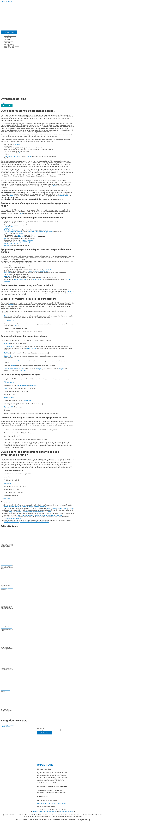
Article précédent (7, 725)
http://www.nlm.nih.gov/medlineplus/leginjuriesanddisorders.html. (40, 515)
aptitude (3, 103)
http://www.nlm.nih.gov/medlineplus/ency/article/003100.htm (25, 507)
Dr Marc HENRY (45, 765)
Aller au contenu (6, 1)
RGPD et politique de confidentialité (45, 811)
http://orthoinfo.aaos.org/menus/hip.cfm (60, 508)
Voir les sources (6, 502)
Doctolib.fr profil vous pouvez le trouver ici (51, 803)
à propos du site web (66, 811)
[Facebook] (4, 105)
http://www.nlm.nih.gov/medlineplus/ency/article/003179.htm (30, 512)
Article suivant (6, 726)
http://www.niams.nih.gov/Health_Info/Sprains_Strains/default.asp (26, 522)
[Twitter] (10, 105)
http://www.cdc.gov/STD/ (12, 518)
